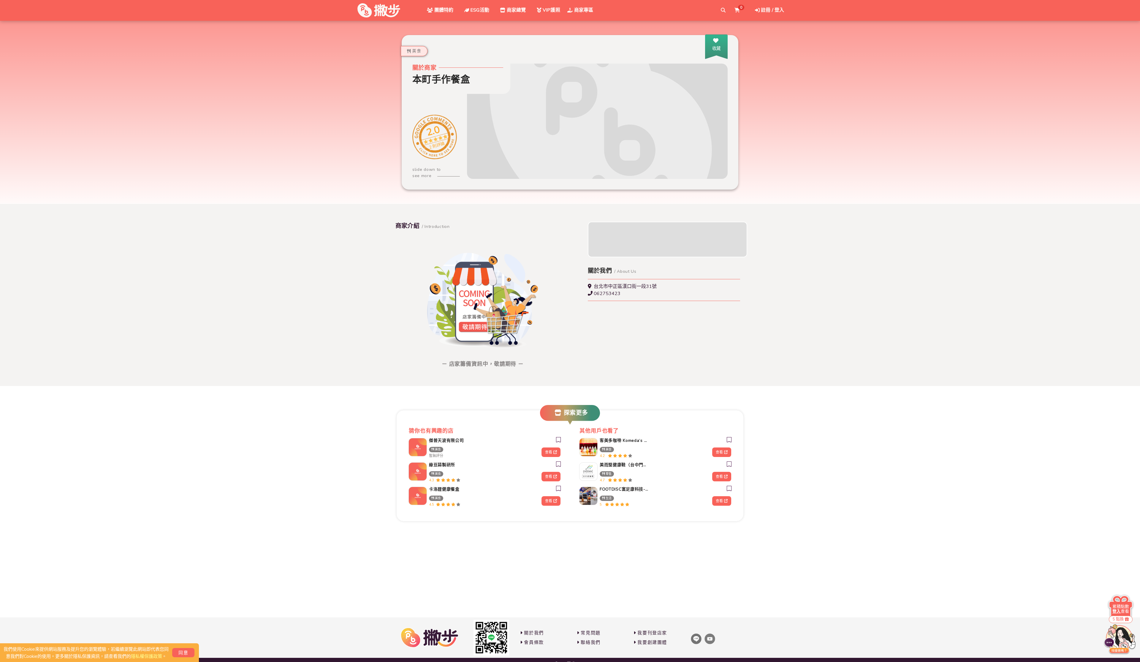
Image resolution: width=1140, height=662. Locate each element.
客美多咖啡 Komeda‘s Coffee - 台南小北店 (625, 440)
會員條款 (534, 642)
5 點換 (1118, 619)
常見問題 (590, 633)
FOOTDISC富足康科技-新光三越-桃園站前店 (625, 489)
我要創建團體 (652, 642)
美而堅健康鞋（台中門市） (625, 465)
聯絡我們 (590, 642)
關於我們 (534, 633)
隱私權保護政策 (146, 656)
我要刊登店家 (652, 633)
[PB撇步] (379, 10)
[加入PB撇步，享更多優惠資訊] (491, 637)
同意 (183, 653)
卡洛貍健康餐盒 (444, 489)
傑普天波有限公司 (446, 440)
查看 (548, 452)
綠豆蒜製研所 (442, 465)
